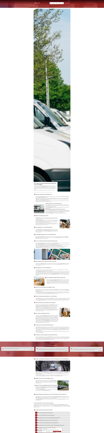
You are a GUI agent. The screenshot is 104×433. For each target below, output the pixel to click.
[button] (68, 1)
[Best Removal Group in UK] (37, 3)
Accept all (57, 431)
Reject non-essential (47, 431)
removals (53, 188)
